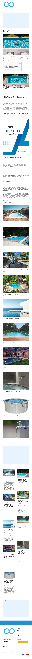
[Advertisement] (16, 21)
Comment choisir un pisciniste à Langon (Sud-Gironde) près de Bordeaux (22, 481)
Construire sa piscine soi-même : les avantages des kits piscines (13, 342)
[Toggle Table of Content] (20, 63)
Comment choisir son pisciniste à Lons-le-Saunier (9, 479)
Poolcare (5, 33)
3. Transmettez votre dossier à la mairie (9, 68)
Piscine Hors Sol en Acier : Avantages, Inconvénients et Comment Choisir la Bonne (15, 415)
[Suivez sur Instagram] (24, 654)
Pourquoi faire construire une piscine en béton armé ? (11, 294)
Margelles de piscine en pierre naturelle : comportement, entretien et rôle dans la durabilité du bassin (15, 270)
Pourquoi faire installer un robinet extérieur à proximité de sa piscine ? (13, 439)
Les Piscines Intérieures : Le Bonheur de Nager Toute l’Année (12, 391)
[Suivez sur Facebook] (23, 654)
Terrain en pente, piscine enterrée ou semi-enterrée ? (11, 318)
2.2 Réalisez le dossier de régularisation (9, 67)
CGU (14, 652)
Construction (9, 33)
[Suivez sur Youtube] (28, 654)
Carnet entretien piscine (22, 641)
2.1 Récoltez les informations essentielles (9, 65)
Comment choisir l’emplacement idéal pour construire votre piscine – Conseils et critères (15, 367)
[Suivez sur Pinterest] (26, 654)
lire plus (4, 271)
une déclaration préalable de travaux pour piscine (15, 104)
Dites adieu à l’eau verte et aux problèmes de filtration (11, 66)
